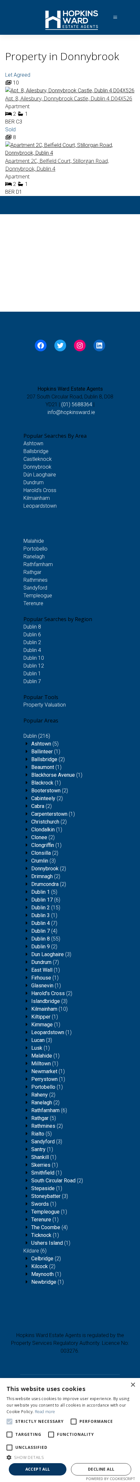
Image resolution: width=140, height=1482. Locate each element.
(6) (45, 900)
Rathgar (32, 572)
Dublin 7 (32, 681)
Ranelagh (34, 556)
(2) (48, 759)
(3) (43, 861)
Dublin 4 (32, 650)
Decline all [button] (101, 1469)
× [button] (132, 1385)
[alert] (70, 1430)
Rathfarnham (38, 564)
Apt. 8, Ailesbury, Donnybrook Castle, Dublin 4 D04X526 (68, 98)
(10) (49, 1009)
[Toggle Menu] (115, 17)
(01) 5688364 (76, 404)
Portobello (35, 549)
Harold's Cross (39, 490)
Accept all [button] (37, 1469)
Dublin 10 (33, 658)
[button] (70, 1457)
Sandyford (35, 588)
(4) (44, 931)
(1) (45, 751)
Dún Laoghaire (39, 475)
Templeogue (37, 595)
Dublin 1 (32, 673)
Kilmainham (36, 498)
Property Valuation (44, 705)
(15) (45, 907)
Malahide (33, 541)
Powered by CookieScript (110, 1478)
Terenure (33, 603)
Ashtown (33, 443)
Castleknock (37, 459)
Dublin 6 (32, 634)
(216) (36, 736)
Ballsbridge (36, 451)
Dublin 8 (32, 627)
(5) (45, 744)
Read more (45, 1411)
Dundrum (33, 482)
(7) (44, 923)
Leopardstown (40, 506)
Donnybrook (37, 467)
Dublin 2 (32, 642)
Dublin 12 (33, 666)
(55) (45, 939)
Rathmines (35, 580)
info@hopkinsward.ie (71, 412)
